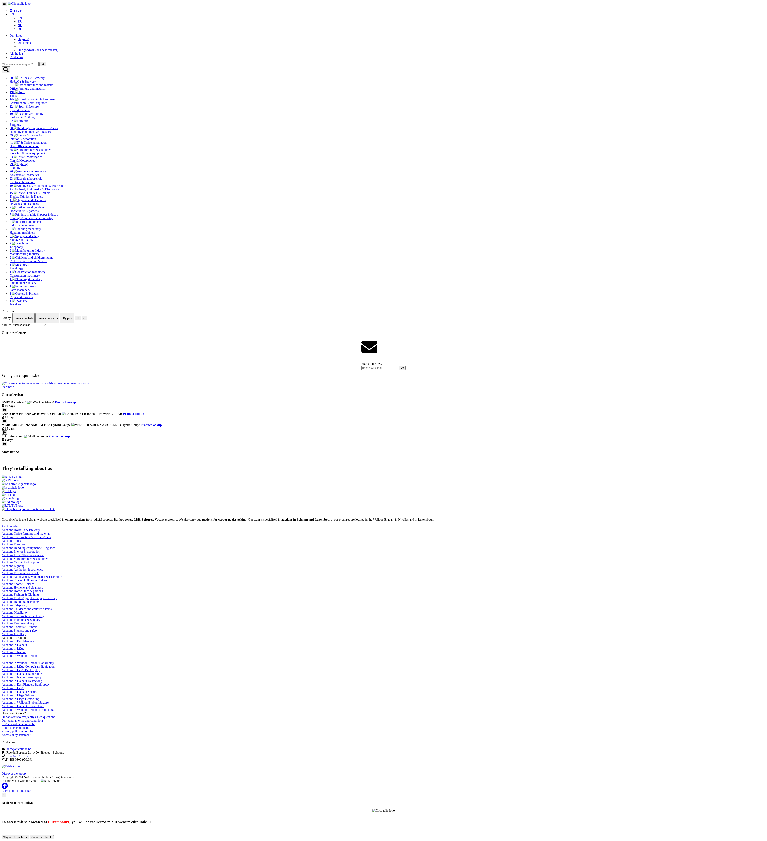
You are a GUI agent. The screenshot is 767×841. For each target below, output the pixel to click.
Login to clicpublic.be (15, 727)
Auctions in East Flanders (18, 641)
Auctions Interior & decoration (21, 551)
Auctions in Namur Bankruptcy (21, 677)
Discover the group (14, 773)
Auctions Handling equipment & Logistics (28, 548)
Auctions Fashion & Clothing (20, 594)
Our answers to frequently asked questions (28, 717)
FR (20, 21)
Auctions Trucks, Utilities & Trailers (24, 580)
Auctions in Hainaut (14, 645)
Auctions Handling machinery (21, 601)
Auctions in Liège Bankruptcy (21, 670)
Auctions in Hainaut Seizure (19, 691)
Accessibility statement (16, 735)
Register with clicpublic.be (18, 724)
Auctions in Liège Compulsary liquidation (28, 666)
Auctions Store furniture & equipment (25, 558)
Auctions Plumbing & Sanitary (21, 619)
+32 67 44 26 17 (17, 756)
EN (20, 18)
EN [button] (12, 14)
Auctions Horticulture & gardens (22, 591)
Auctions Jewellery (14, 634)
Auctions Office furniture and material (26, 533)
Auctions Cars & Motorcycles (20, 562)
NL (20, 25)
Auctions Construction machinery (23, 616)
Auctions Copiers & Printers (19, 627)
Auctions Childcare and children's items (27, 609)
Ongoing (23, 39)
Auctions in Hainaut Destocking (22, 681)
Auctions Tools (11, 540)
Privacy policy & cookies (17, 731)
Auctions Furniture (13, 544)
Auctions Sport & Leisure (18, 584)
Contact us (16, 57)
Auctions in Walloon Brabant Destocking (28, 709)
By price (67, 318)
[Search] (42, 64)
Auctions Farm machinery (18, 623)
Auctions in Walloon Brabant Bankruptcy (28, 663)
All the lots (16, 53)
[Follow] (4, 410)
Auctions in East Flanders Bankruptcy (26, 684)
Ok (402, 367)
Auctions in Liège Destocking (20, 699)
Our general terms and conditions (22, 720)
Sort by (6, 324)
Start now (8, 387)
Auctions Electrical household (20, 573)
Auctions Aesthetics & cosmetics (22, 569)
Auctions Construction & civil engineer (26, 537)
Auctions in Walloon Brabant (20, 655)
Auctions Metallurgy (15, 612)
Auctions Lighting (13, 566)
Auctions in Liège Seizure (18, 695)
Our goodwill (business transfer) (38, 50)
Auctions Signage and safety (20, 630)
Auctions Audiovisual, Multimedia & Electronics (32, 576)
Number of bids (24, 318)
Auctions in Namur (14, 652)
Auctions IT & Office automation (23, 555)
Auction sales (10, 526)
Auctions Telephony (14, 605)
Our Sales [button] (16, 35)
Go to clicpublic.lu (41, 837)
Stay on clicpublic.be (15, 837)
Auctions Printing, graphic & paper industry (29, 598)
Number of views (48, 318)
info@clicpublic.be (19, 749)
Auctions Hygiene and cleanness (22, 587)
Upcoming (24, 42)
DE (20, 28)
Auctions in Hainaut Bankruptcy (22, 673)
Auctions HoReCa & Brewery (21, 530)
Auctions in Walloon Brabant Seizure (25, 702)
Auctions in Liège (13, 648)
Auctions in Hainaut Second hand (23, 706)
